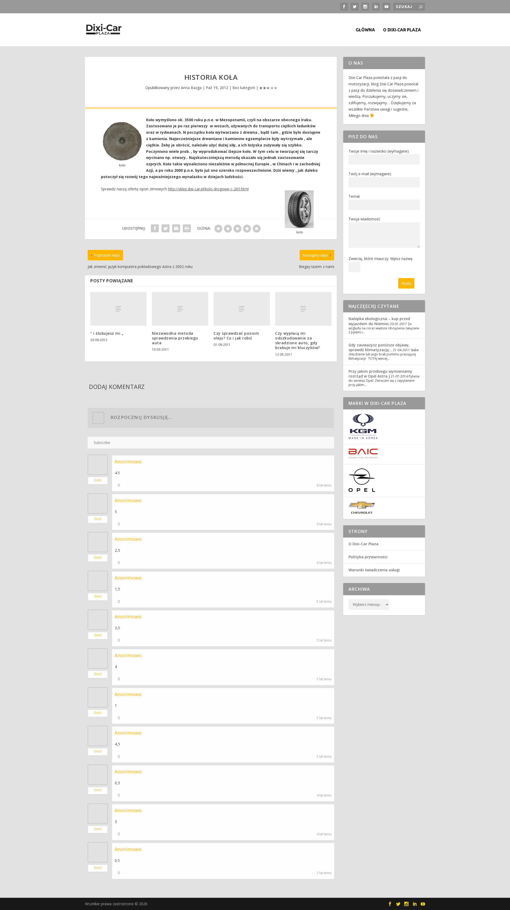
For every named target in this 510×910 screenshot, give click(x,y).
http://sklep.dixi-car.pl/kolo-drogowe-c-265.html (208, 188)
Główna (365, 30)
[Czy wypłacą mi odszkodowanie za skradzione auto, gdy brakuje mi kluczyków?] (303, 309)
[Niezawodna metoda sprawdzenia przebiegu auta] (180, 309)
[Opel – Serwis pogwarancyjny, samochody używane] (361, 490)
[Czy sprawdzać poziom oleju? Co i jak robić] (242, 309)
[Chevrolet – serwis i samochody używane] (361, 512)
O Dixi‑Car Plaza (402, 30)
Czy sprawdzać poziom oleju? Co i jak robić (236, 336)
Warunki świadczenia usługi (374, 569)
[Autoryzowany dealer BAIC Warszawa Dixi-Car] (363, 457)
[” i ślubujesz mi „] (118, 309)
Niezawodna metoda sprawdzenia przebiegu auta (175, 338)
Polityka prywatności (368, 556)
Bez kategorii (243, 87)
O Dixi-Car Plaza (363, 543)
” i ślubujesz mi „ (106, 333)
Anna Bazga (191, 87)
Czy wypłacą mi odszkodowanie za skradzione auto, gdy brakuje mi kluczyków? (297, 340)
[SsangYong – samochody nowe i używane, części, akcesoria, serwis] (363, 437)
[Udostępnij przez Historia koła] (155, 228)
